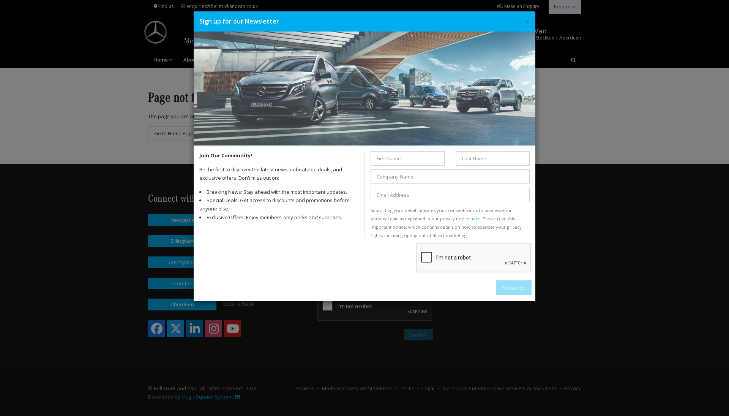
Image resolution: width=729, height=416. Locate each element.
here (475, 218)
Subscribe (513, 287)
